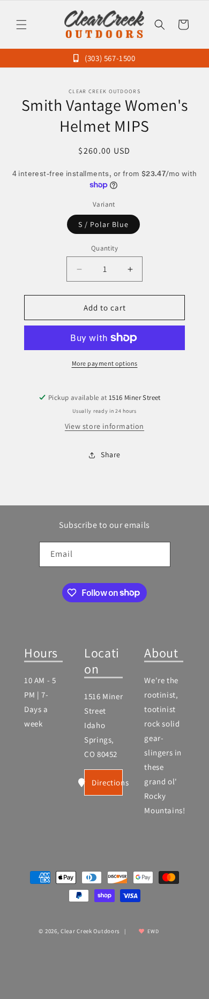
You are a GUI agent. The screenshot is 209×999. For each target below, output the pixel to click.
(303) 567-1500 (109, 58)
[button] (21, 24)
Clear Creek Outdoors (90, 931)
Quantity (104, 248)
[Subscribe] (158, 554)
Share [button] (111, 454)
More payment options (105, 363)
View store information (104, 426)
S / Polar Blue (103, 224)
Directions (107, 782)
